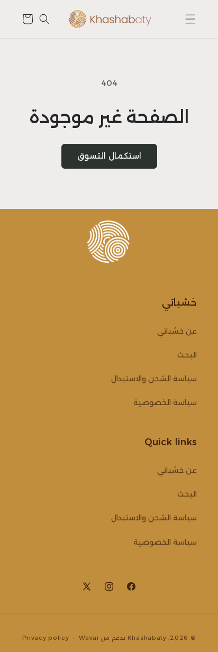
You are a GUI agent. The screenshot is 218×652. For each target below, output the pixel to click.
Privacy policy (45, 637)
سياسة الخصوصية (165, 402)
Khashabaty (147, 637)
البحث (187, 355)
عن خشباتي (177, 331)
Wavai (89, 637)
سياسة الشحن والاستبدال (154, 378)
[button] (190, 19)
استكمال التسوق (109, 156)
